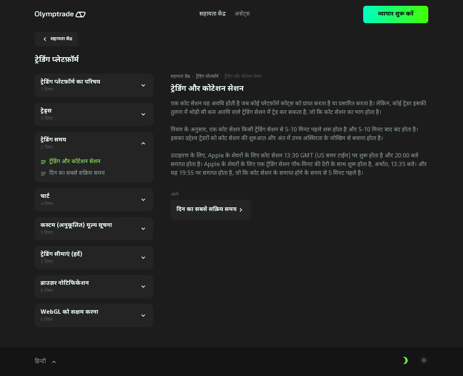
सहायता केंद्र (180, 77)
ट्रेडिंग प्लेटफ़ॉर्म (207, 77)
